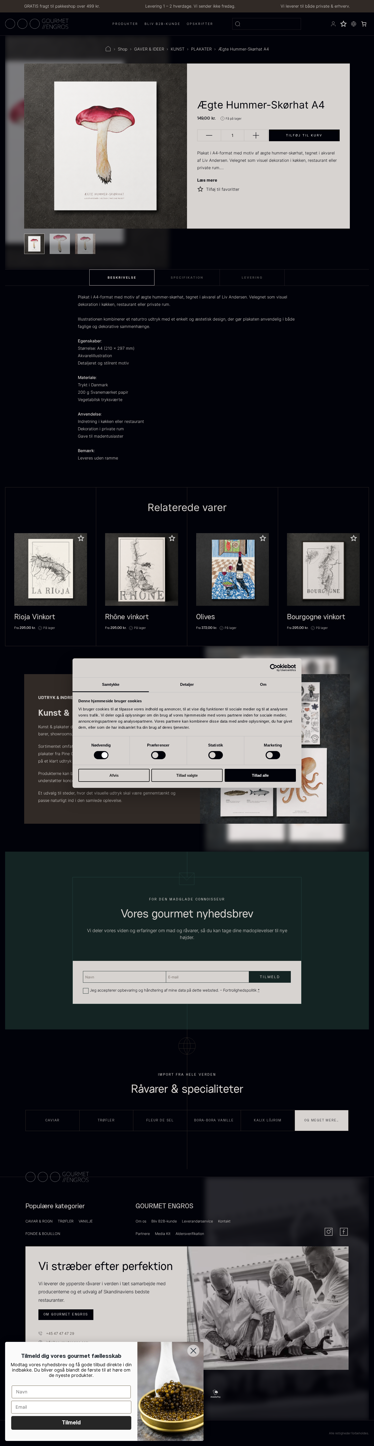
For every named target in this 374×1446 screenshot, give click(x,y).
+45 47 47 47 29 (60, 1333)
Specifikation (187, 277)
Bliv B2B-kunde (164, 1221)
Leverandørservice (197, 1221)
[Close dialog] (193, 1350)
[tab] (121, 277)
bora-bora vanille (214, 1120)
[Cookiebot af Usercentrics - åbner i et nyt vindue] (273, 668)
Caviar (52, 1120)
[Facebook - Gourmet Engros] (343, 1231)
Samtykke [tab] (111, 684)
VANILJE (86, 1221)
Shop (122, 49)
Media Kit (162, 1233)
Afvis (114, 775)
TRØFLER (66, 1221)
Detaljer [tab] (187, 684)
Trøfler (106, 1120)
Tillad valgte (187, 775)
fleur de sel (160, 1120)
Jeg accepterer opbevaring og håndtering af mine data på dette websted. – (175, 990)
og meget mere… (321, 1120)
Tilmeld (71, 1422)
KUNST (177, 49)
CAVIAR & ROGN (39, 1221)
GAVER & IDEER (149, 49)
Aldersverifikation (190, 1233)
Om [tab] (263, 684)
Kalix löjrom (268, 1120)
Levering (252, 277)
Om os (141, 1221)
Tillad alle (260, 775)
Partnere (143, 1233)
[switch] (158, 755)
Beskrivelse (122, 277)
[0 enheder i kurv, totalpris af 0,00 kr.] (363, 24)
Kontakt (224, 1221)
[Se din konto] (333, 24)
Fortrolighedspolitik (240, 990)
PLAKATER (201, 49)
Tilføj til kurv (304, 135)
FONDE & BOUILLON (42, 1233)
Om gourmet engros (66, 1314)
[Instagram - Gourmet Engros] (328, 1231)
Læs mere (207, 180)
